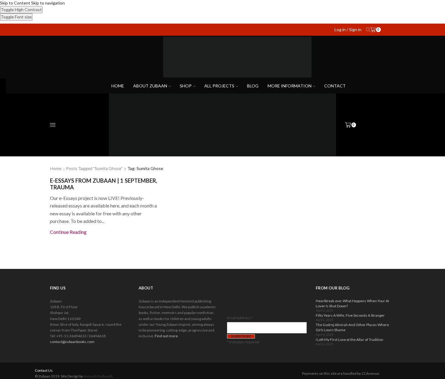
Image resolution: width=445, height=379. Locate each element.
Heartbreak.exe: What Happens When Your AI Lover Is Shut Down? (352, 303)
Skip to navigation (48, 2)
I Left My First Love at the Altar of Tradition (349, 339)
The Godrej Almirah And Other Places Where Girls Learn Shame (352, 327)
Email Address (240, 317)
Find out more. (167, 336)
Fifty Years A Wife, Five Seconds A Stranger (350, 315)
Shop (186, 85)
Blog (253, 85)
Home (117, 85)
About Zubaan (150, 85)
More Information (290, 85)
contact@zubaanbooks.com (72, 341)
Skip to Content (15, 2)
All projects (219, 85)
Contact (335, 85)
